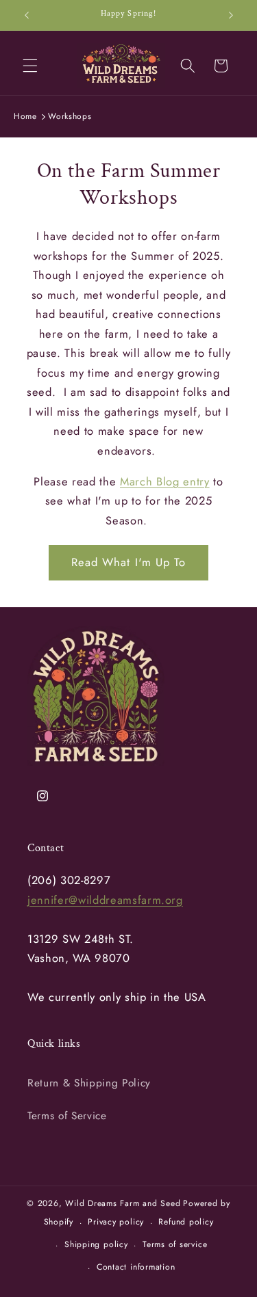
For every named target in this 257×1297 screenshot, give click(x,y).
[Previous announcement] (27, 15)
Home (25, 116)
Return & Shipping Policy (89, 1083)
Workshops (69, 116)
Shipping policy (96, 1244)
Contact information (136, 1267)
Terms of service (175, 1244)
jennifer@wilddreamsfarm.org (105, 900)
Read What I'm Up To (128, 562)
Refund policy (185, 1222)
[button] (30, 65)
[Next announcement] (231, 15)
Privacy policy (116, 1222)
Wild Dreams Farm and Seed (122, 1203)
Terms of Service (67, 1115)
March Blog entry (165, 481)
